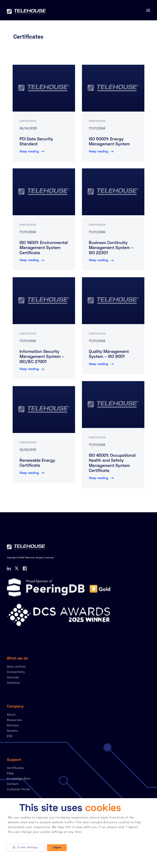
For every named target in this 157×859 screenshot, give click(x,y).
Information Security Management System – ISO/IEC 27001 (42, 357)
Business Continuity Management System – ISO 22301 (111, 248)
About (11, 714)
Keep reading (29, 151)
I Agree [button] (56, 847)
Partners (13, 725)
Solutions (13, 683)
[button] (26, 848)
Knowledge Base (18, 778)
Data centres (16, 666)
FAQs (10, 773)
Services (13, 677)
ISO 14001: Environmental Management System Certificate (44, 248)
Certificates (28, 121)
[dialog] (78, 828)
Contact (12, 784)
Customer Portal (18, 789)
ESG (9, 736)
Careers (12, 731)
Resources (14, 720)
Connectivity (16, 672)
